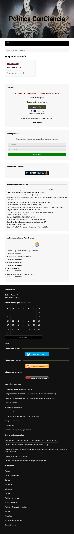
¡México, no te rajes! (14, 214)
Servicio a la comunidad (13, 520)
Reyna (7, 456)
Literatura (8, 489)
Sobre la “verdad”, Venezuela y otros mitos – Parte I (24, 227)
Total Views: (9, 297)
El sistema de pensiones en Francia (19, 256)
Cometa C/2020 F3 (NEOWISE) (18, 217)
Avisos (7, 471)
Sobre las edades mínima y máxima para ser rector (22, 412)
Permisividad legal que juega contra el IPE (19, 430)
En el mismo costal (13, 224)
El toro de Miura (14, 67)
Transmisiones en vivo (14, 262)
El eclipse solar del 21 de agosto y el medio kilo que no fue (27, 212)
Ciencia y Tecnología (12, 475)
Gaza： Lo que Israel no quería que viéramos (22, 251)
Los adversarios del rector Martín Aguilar (19, 389)
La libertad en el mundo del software (19, 195)
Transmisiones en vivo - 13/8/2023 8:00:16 (21, 274)
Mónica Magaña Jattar (16, 71)
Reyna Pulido (9, 445)
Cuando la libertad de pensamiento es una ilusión (24, 222)
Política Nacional (13, 63)
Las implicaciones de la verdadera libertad (21, 205)
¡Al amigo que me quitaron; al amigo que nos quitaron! (28, 460)
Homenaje (8, 484)
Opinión (8, 493)
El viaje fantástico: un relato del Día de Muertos (23, 219)
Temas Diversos (10, 525)
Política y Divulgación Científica (16, 507)
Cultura (7, 480)
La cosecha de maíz (14, 268)
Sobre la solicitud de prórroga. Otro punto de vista (22, 416)
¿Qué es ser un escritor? (13, 407)
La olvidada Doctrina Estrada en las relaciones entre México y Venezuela (32, 207)
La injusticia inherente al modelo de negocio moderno (25, 202)
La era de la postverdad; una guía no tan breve (23, 192)
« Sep (7, 343)
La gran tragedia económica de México (20, 210)
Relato (7, 511)
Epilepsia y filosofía (11, 403)
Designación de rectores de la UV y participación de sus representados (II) (30, 394)
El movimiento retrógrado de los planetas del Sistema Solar (27, 190)
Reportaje (8, 516)
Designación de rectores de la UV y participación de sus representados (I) (30, 398)
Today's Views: (10, 295)
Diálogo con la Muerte (19, 456)
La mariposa (9, 425)
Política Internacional (12, 498)
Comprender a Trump (12, 421)
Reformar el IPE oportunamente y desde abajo (33, 445)
